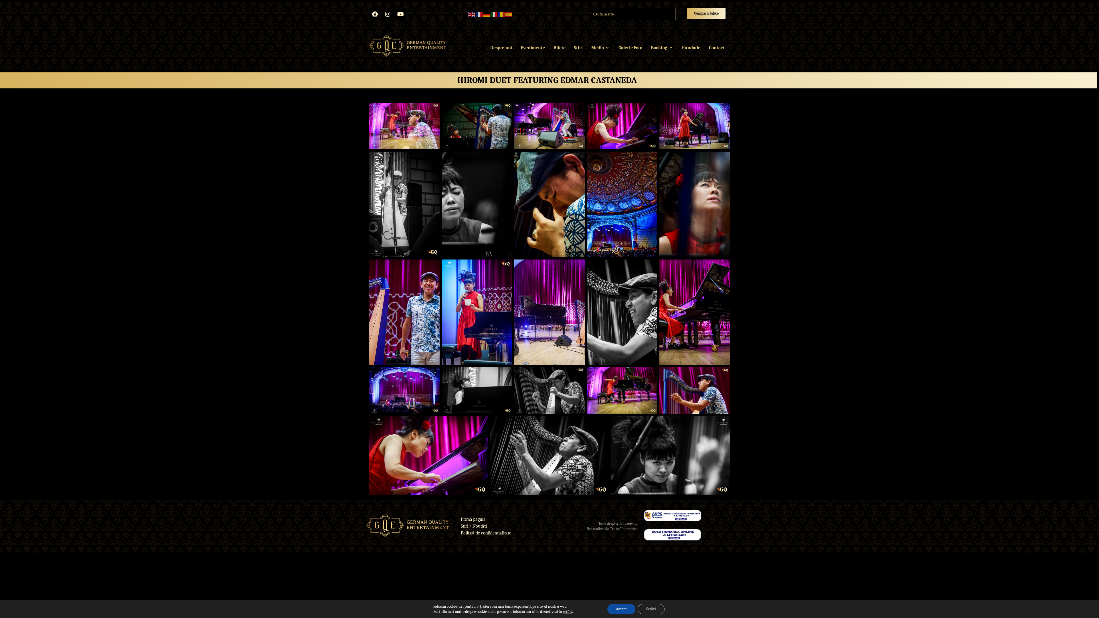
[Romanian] (501, 14)
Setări (651, 609)
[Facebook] (375, 14)
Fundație (691, 47)
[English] (472, 14)
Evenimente (533, 47)
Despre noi (501, 47)
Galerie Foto (630, 47)
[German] (487, 14)
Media (597, 47)
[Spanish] (509, 14)
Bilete (559, 47)
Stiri (578, 47)
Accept (621, 609)
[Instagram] (388, 14)
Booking (659, 47)
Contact (716, 47)
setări (567, 611)
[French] (479, 14)
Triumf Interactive (623, 529)
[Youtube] (400, 14)
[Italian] (494, 14)
